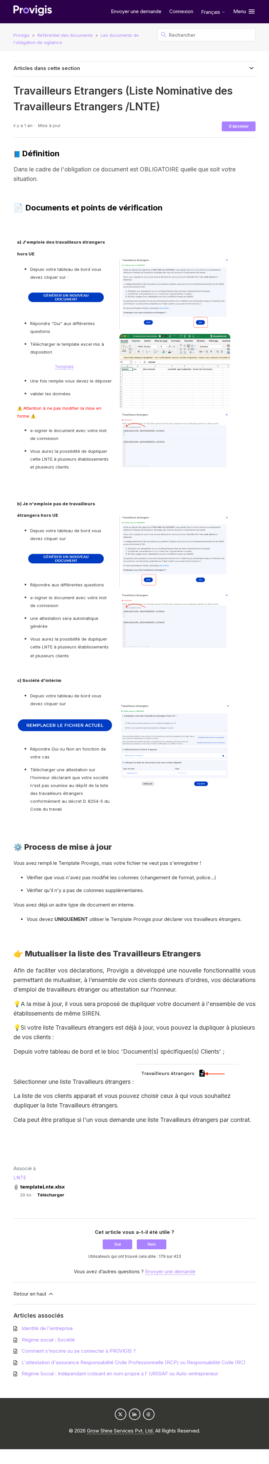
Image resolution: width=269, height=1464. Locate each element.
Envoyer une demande (136, 11)
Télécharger (50, 1194)
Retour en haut (30, 1294)
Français (211, 12)
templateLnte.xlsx (42, 1187)
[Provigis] (32, 11)
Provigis (21, 35)
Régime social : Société (48, 1340)
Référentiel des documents (65, 35)
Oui (117, 1244)
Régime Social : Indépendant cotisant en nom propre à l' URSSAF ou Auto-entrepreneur (120, 1373)
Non (151, 1244)
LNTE (19, 1177)
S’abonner (239, 126)
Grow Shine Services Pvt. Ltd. (120, 1431)
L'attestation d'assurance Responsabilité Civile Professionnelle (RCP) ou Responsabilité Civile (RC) (134, 1362)
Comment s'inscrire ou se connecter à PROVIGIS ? (79, 1351)
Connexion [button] (181, 11)
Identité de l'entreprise (47, 1328)
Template (64, 366)
